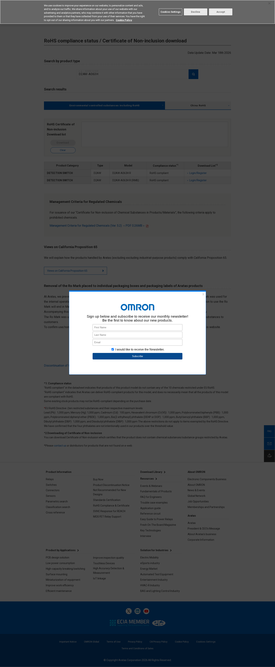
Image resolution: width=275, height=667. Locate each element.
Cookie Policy (124, 20)
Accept (220, 11)
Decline (195, 11)
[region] (137, 12)
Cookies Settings (171, 11)
